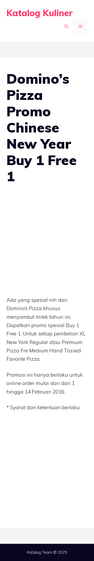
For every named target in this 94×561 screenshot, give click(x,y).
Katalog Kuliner (40, 13)
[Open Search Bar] (66, 26)
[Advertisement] (47, 241)
